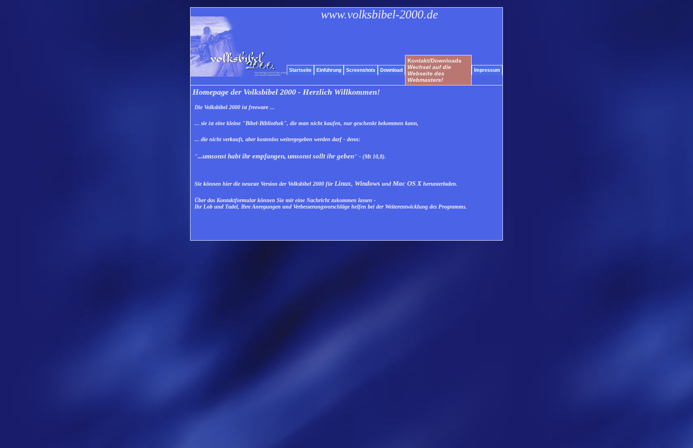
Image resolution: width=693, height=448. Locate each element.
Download (391, 70)
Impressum (487, 70)
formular (236, 200)
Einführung (328, 70)
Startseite (300, 70)
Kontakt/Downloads (434, 70)
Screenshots (360, 70)
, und (377, 184)
